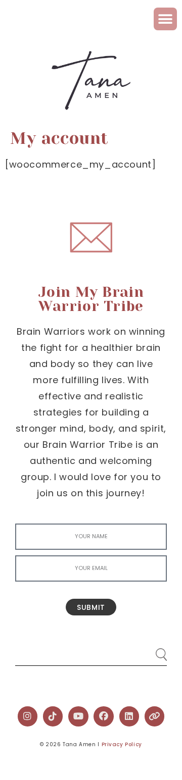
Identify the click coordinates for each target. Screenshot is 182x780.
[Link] (155, 716)
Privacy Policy (122, 744)
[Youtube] (78, 716)
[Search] (151, 650)
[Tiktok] (53, 716)
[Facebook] (104, 716)
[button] (165, 19)
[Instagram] (28, 716)
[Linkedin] (129, 716)
